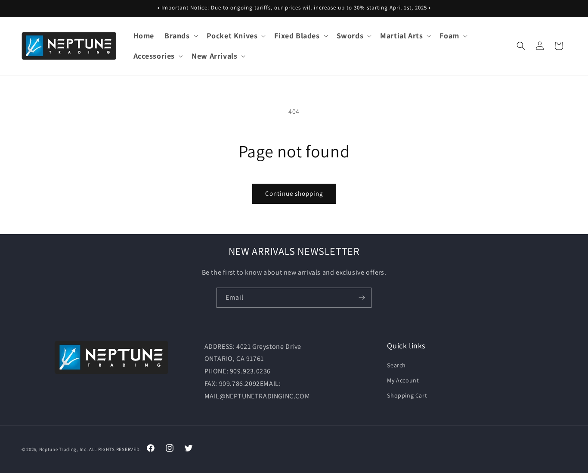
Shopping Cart (407, 396)
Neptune (48, 449)
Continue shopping (294, 193)
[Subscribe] (361, 298)
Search (396, 365)
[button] (180, 35)
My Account (403, 381)
